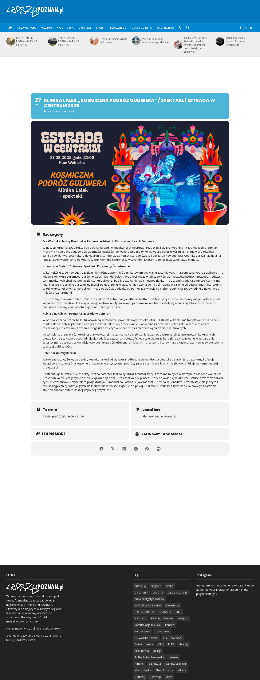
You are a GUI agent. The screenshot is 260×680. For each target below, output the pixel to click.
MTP (171, 644)
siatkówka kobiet (175, 664)
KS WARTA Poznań (146, 638)
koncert (170, 625)
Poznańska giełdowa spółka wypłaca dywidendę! (237, 41)
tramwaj (140, 676)
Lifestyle (84, 27)
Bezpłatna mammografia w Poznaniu (71, 40)
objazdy (183, 644)
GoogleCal (172, 434)
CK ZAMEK (141, 592)
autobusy (140, 586)
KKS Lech (140, 618)
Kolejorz (182, 618)
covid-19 (158, 592)
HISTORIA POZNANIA (148, 605)
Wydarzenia (165, 27)
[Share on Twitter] (113, 449)
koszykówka (162, 631)
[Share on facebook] (101, 449)
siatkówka (154, 664)
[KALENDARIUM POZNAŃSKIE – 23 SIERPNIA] (10, 41)
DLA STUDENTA (142, 27)
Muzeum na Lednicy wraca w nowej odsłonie (113, 40)
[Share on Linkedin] (124, 449)
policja (157, 651)
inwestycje (172, 605)
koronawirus (142, 631)
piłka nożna (142, 651)
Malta (138, 644)
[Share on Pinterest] (135, 449)
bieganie (156, 586)
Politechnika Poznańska (149, 657)
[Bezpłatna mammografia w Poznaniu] (52, 40)
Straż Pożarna (164, 670)
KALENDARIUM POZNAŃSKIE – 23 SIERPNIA (26, 41)
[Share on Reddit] (158, 449)
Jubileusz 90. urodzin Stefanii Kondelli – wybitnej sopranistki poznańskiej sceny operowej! (153, 44)
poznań (173, 657)
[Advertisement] (130, 69)
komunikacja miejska (148, 625)
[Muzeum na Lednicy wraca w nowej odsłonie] (94, 40)
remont (139, 664)
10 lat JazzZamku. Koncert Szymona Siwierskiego (194, 41)
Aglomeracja (26, 27)
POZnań (46, 27)
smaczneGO (118, 27)
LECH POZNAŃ (172, 638)
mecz (149, 644)
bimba (169, 586)
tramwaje (155, 676)
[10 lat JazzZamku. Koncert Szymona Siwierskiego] (178, 41)
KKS (178, 612)
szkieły (182, 670)
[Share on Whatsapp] (147, 449)
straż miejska (143, 670)
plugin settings (206, 594)
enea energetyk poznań (149, 599)
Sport (100, 27)
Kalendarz (150, 434)
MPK (160, 644)
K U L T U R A (65, 27)
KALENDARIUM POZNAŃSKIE (153, 612)
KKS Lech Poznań (162, 618)
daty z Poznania (177, 592)
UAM (169, 676)
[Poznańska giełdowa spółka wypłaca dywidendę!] (220, 41)
